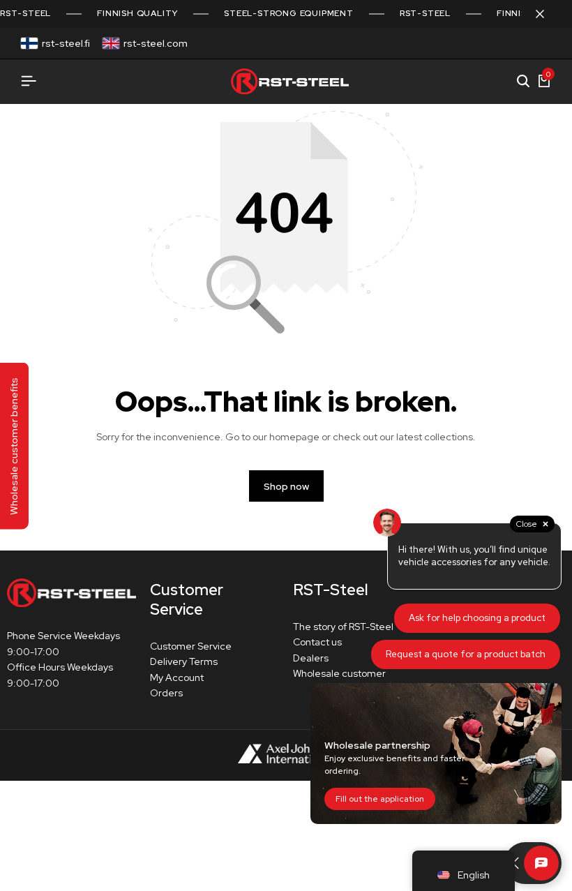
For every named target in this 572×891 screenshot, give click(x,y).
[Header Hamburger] (28, 81)
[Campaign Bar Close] (547, 14)
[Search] (523, 82)
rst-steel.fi (66, 43)
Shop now (286, 486)
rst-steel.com (155, 43)
